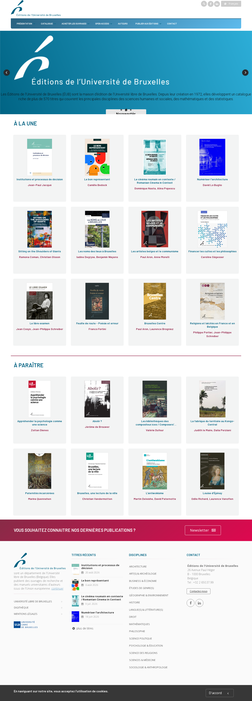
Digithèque (21, 607)
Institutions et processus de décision (100, 566)
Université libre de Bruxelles (33, 601)
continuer (57, 588)
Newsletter (199, 530)
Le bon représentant (95, 580)
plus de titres (84, 628)
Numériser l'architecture (97, 612)
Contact (172, 23)
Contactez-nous (198, 591)
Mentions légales (25, 614)
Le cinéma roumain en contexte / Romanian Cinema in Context (102, 597)
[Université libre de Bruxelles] (40, 624)
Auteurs (123, 23)
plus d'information (38, 164)
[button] (6, 72)
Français (233, 3)
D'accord (215, 693)
